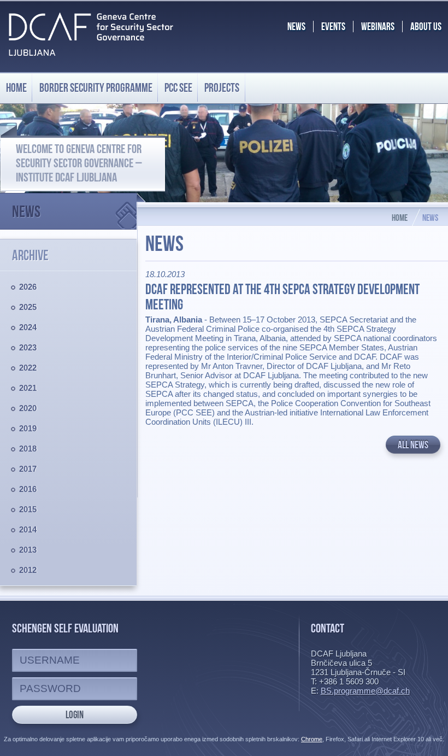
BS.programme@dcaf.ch (365, 690)
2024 (28, 327)
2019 (28, 428)
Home (16, 87)
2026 (28, 286)
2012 (28, 570)
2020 (28, 408)
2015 (28, 509)
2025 (28, 307)
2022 (28, 367)
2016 (28, 489)
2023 (28, 347)
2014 (28, 529)
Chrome (311, 739)
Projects (221, 87)
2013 (28, 549)
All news (413, 444)
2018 (28, 448)
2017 (28, 468)
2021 (28, 387)
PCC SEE (178, 87)
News (26, 211)
